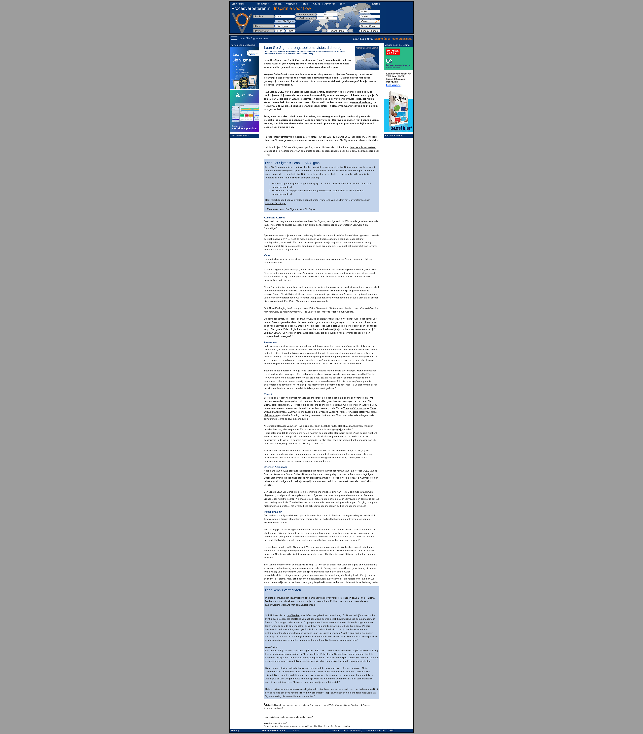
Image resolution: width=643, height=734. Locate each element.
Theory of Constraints (354, 408)
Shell (338, 200)
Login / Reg (237, 3)
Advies (316, 3)
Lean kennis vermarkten (363, 147)
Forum (304, 3)
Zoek (342, 3)
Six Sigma (288, 63)
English (376, 3)
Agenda (277, 3)
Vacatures (291, 3)
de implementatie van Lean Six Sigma (294, 717)
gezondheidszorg (362, 102)
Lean (320, 60)
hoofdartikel (293, 615)
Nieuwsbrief (263, 3)
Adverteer (330, 3)
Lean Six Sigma (307, 209)
